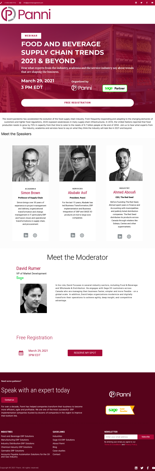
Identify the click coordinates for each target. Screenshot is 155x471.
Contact (56, 454)
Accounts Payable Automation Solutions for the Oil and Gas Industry (25, 455)
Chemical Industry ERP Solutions (16, 447)
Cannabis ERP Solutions (12, 450)
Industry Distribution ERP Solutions (17, 443)
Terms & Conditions (113, 444)
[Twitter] (141, 2)
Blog (55, 447)
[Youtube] (152, 2)
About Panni (59, 443)
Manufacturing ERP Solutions (15, 440)
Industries (57, 436)
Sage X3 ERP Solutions (64, 440)
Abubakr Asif (77, 192)
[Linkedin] (136, 2)
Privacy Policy (131, 444)
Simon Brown (30, 193)
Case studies (59, 450)
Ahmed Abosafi (124, 192)
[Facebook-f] (147, 2)
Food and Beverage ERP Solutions (17, 436)
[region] (77, 68)
